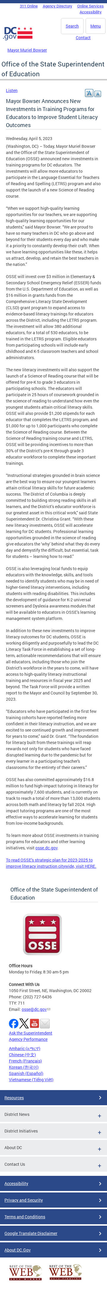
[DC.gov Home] (18, 39)
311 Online (29, 6)
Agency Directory (57, 6)
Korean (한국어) (24, 1067)
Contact (83, 37)
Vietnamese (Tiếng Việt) (31, 1079)
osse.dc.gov (46, 848)
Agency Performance (28, 1039)
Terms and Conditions (24, 1216)
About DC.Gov (17, 1250)
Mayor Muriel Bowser (27, 50)
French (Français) (25, 1061)
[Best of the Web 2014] (25, 1280)
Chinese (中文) (22, 1054)
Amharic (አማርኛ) (24, 1048)
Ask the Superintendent (30, 1033)
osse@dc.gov (34, 1009)
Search (72, 26)
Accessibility (91, 12)
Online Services (90, 6)
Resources (14, 1097)
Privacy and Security (23, 1200)
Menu (95, 26)
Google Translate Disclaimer (30, 1233)
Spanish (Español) (26, 1073)
